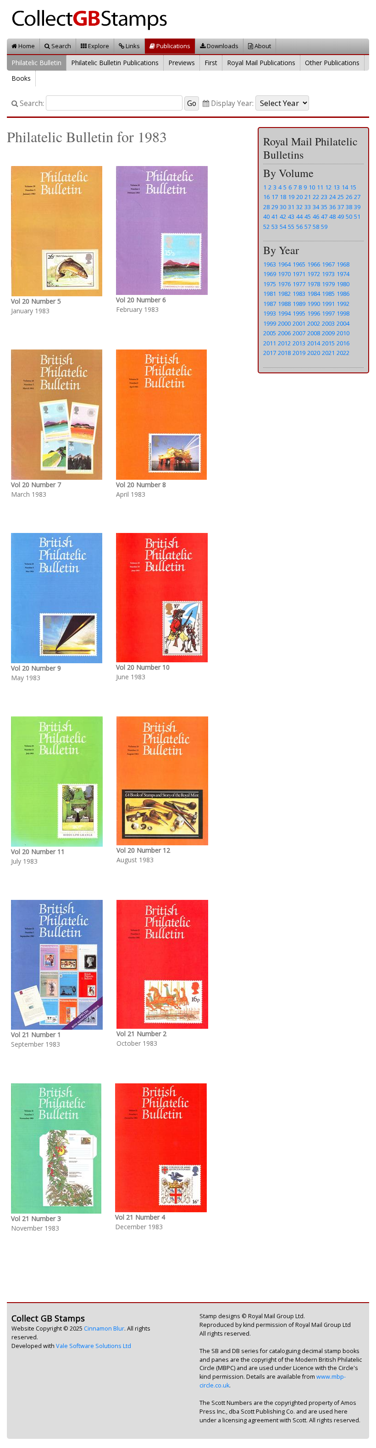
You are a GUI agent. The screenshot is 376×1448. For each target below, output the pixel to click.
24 (332, 197)
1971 (299, 274)
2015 (328, 343)
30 (283, 207)
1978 (313, 284)
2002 (313, 323)
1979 (328, 284)
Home (26, 46)
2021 (328, 353)
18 (283, 197)
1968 (343, 264)
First (211, 62)
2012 (284, 343)
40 (266, 216)
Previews (181, 62)
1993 (269, 313)
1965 (299, 264)
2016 (343, 343)
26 (349, 197)
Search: (31, 103)
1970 (284, 274)
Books (21, 78)
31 (291, 207)
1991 (328, 304)
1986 (343, 293)
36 (332, 207)
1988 (284, 304)
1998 (343, 313)
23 (324, 197)
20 (299, 197)
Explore (98, 46)
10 (312, 187)
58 (316, 226)
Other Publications (332, 62)
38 (349, 207)
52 (266, 226)
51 (357, 216)
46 (316, 216)
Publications (172, 46)
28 (266, 207)
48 (332, 216)
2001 (299, 323)
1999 (269, 323)
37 (340, 207)
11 (320, 187)
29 (274, 207)
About (262, 46)
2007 (299, 333)
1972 (313, 274)
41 (274, 216)
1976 (284, 284)
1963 (269, 264)
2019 (299, 353)
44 (299, 216)
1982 (284, 293)
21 (307, 197)
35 (324, 207)
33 (307, 207)
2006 (284, 333)
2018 (284, 353)
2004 (343, 323)
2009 (328, 333)
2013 (299, 343)
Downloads (221, 46)
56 (299, 226)
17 (274, 197)
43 (291, 216)
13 (336, 187)
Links (132, 46)
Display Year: (231, 103)
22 (316, 197)
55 (291, 226)
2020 (313, 353)
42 (283, 216)
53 (274, 226)
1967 (328, 264)
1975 (269, 284)
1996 (313, 313)
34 (316, 207)
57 (307, 226)
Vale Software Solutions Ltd (93, 1346)
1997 (328, 313)
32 (299, 207)
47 (324, 216)
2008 (313, 333)
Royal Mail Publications (261, 62)
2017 (269, 353)
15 (353, 187)
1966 (313, 264)
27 (357, 197)
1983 (299, 293)
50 (349, 216)
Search (60, 46)
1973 (328, 274)
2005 (269, 333)
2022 (343, 353)
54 (283, 226)
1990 (313, 304)
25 (340, 197)
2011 (269, 343)
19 (291, 197)
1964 (284, 264)
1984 (313, 293)
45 (307, 216)
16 (266, 197)
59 (324, 226)
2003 (328, 323)
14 (345, 187)
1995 (299, 313)
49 (340, 216)
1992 (343, 304)
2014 (313, 343)
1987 (269, 304)
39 (357, 207)
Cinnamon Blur (104, 1328)
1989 (299, 304)
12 (328, 187)
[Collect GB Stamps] (93, 18)
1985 (328, 293)
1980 (343, 284)
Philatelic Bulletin (36, 62)
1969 (269, 274)
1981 (269, 293)
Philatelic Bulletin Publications (115, 62)
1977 (299, 284)
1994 (284, 313)
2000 (284, 323)
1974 (343, 274)
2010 (343, 333)
